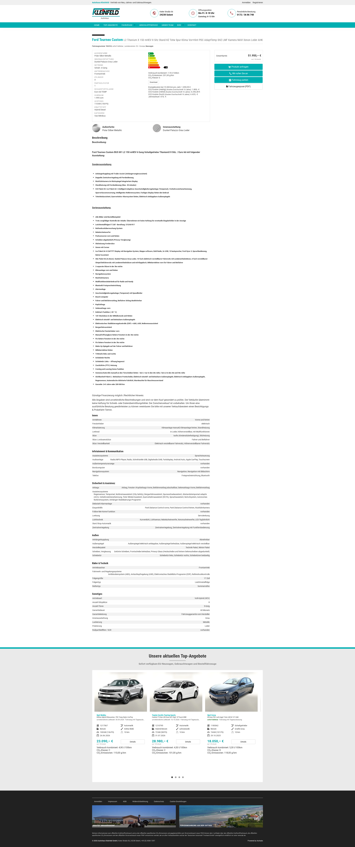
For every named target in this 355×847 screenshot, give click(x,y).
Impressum (112, 801)
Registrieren (258, 2)
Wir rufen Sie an (240, 73)
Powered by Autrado (255, 841)
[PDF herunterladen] (178, 61)
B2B (179, 25)
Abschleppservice (148, 25)
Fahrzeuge (127, 25)
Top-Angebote (110, 25)
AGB (124, 801)
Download (153, 82)
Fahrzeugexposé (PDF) (239, 86)
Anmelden (246, 2)
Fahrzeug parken (240, 80)
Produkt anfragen (239, 66)
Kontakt (192, 25)
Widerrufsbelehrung (140, 801)
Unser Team (167, 25)
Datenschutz (159, 801)
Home (97, 25)
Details (133, 742)
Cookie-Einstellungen (178, 801)
